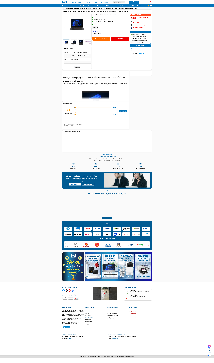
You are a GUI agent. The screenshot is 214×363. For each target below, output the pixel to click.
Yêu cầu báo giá (120, 38)
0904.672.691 (144, 50)
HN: (132, 311)
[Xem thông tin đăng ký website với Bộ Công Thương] (73, 327)
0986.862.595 (141, 51)
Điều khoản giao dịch (88, 321)
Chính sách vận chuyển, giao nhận (113, 315)
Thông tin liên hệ (87, 324)
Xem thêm (95, 27)
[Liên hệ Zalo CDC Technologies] (73, 290)
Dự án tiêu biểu (95, 5)
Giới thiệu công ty (88, 319)
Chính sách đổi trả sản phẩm (112, 313)
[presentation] (64, 26)
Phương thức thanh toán (111, 317)
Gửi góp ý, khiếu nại (88, 315)
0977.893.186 (141, 53)
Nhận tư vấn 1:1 (74, 184)
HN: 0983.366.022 (135, 1)
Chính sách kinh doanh (111, 310)
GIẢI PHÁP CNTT (104, 2)
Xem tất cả (77, 67)
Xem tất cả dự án (107, 218)
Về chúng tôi (65, 5)
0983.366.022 (139, 48)
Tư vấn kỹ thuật (87, 313)
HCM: (132, 313)
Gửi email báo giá (88, 184)
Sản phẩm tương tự (67, 131)
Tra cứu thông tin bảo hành (89, 311)
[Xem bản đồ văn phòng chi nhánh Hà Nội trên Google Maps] (84, 346)
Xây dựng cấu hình (136, 5)
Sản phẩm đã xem (76, 131)
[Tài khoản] (151, 6)
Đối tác (82, 5)
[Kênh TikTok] (67, 290)
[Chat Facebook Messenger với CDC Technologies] (209, 346)
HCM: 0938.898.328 (135, 2)
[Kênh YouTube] (70, 290)
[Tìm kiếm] (124, 2)
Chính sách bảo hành (110, 311)
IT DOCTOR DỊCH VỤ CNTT (91, 2)
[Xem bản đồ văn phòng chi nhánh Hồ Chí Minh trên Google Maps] (130, 346)
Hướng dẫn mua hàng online (90, 310)
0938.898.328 (115, 338)
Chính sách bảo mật (110, 318)
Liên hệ (121, 5)
